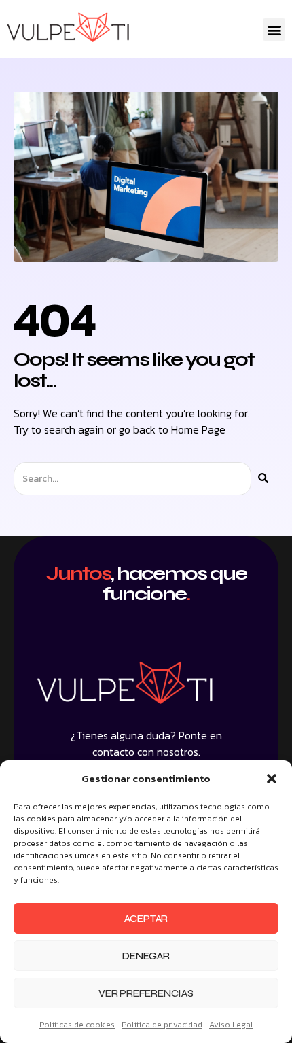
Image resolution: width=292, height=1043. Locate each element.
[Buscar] (263, 478)
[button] (271, 778)
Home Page (198, 429)
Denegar (146, 956)
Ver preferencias (146, 993)
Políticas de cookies (77, 1025)
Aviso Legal (231, 1025)
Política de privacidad (162, 1025)
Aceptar (146, 919)
